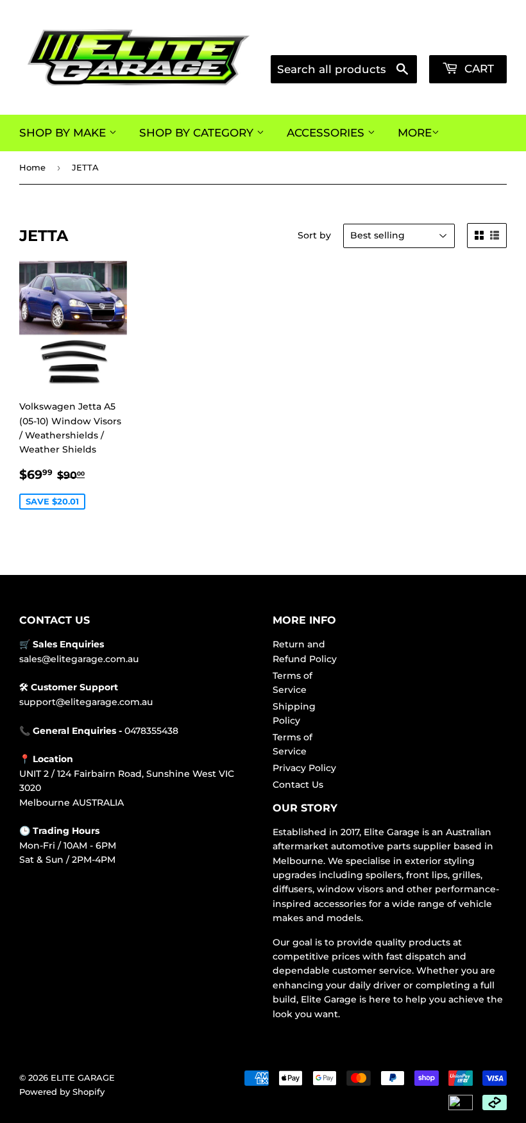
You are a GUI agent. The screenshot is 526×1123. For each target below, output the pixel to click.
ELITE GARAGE (83, 1077)
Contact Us (298, 784)
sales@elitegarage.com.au (79, 659)
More (415, 132)
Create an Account (470, 39)
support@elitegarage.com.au (86, 702)
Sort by (314, 235)
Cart (477, 68)
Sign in (400, 39)
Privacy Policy (304, 768)
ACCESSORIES (327, 132)
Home (32, 167)
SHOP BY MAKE (64, 132)
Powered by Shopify (62, 1091)
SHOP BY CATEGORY (198, 132)
